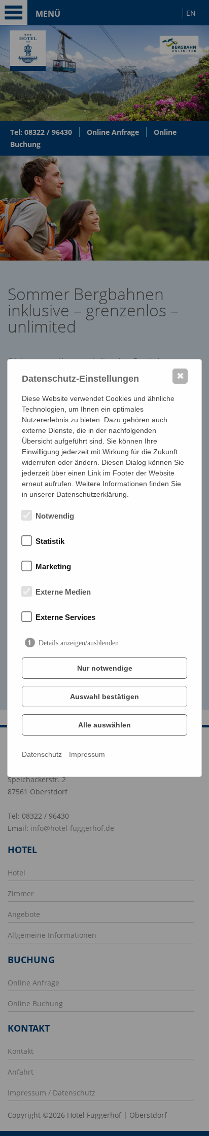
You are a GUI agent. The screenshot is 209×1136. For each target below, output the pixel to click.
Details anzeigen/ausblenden (79, 643)
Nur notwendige (104, 668)
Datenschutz (42, 754)
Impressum (87, 754)
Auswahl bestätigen (104, 696)
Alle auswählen (104, 725)
